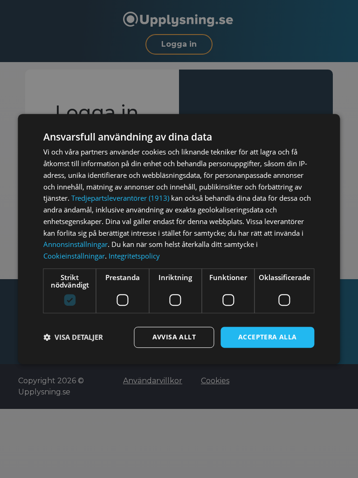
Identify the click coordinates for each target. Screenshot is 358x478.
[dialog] (179, 239)
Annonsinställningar (75, 244)
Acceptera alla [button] (267, 336)
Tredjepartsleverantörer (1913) (120, 198)
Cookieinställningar (74, 255)
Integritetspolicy (134, 255)
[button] (73, 337)
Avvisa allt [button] (174, 336)
